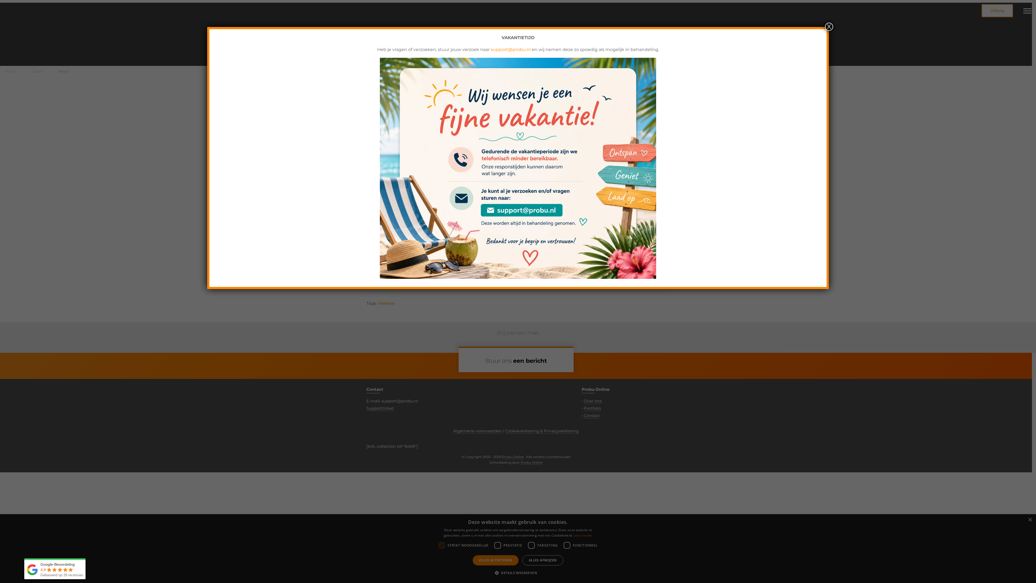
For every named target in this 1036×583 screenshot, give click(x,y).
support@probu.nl (511, 49)
